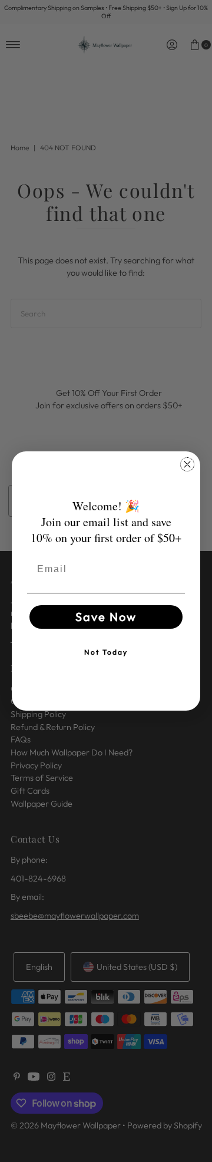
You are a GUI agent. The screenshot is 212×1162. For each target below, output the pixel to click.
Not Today (106, 652)
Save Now (106, 616)
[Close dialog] (187, 464)
